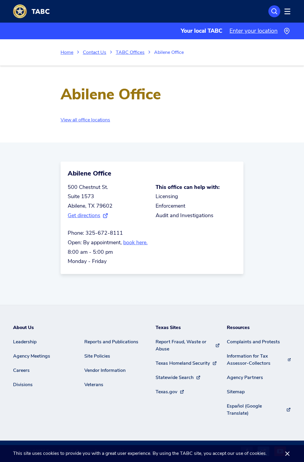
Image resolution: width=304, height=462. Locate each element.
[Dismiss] (287, 453)
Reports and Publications (111, 342)
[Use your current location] (286, 31)
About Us (23, 327)
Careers (21, 370)
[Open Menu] (286, 11)
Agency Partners (245, 377)
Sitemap (236, 392)
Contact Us (94, 52)
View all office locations (85, 120)
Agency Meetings (31, 356)
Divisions (23, 384)
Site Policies (97, 356)
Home (67, 52)
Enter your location (253, 31)
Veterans (93, 384)
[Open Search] (274, 11)
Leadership (25, 342)
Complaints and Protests (253, 342)
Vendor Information (105, 370)
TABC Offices (130, 52)
